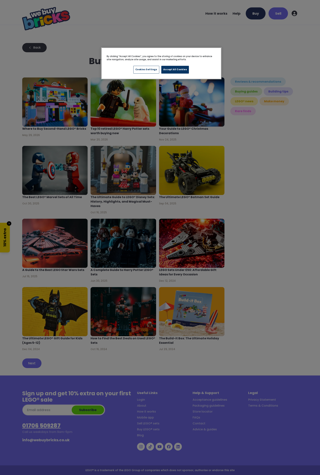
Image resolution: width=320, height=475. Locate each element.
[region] (161, 63)
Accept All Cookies (175, 69)
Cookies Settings (146, 69)
